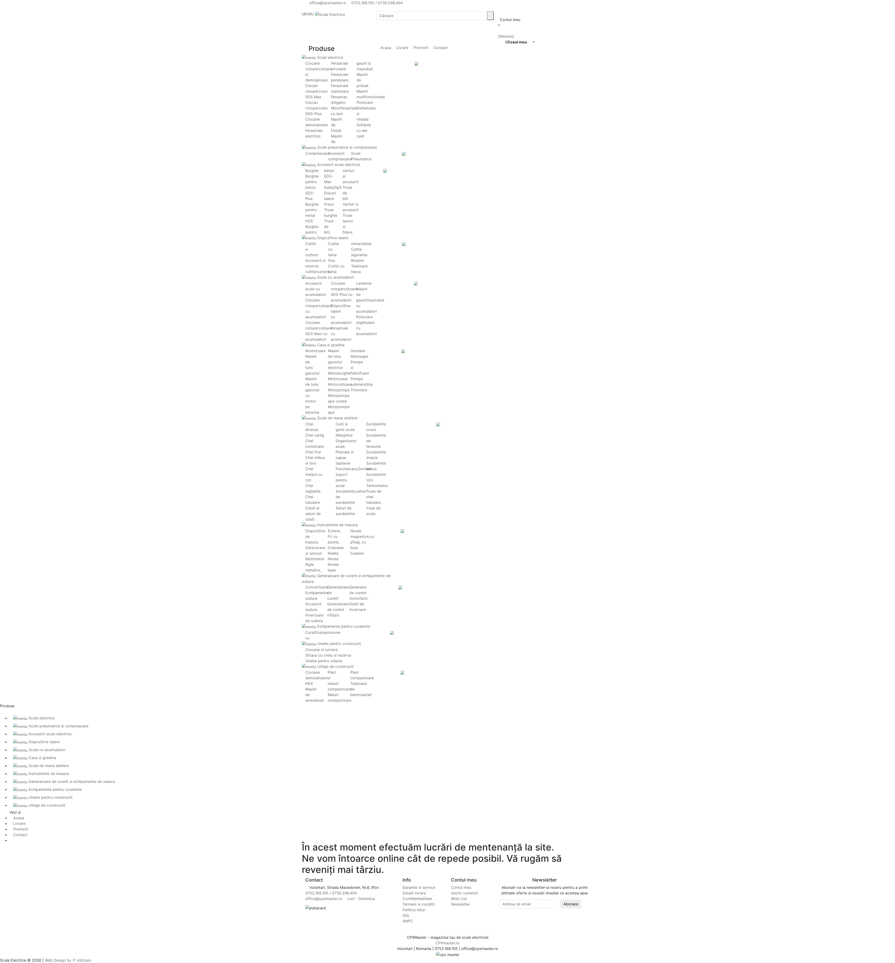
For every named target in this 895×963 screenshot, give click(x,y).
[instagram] (314, 8)
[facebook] (306, 8)
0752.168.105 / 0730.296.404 (376, 2)
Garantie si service (419, 887)
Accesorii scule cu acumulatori (315, 289)
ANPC (408, 921)
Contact (440, 47)
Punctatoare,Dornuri (353, 468)
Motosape (359, 356)
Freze (329, 204)
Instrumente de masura (337, 524)
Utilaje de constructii (335, 666)
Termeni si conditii (419, 904)
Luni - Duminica (360, 898)
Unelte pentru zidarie (323, 660)
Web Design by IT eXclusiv (68, 960)
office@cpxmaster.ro (327, 2)
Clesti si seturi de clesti (313, 514)
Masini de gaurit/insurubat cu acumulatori (370, 300)
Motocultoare (340, 384)
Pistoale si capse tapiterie (345, 458)
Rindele (357, 260)
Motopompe (339, 390)
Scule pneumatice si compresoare (346, 147)
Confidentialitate (417, 898)
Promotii (420, 47)
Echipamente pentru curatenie (343, 626)
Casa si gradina (330, 345)
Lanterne (364, 283)
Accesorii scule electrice (338, 164)
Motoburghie (339, 373)
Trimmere (359, 390)
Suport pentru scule (342, 480)
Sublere (357, 553)
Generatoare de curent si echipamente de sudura (71, 781)
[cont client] (498, 30)
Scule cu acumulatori (335, 277)
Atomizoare (315, 350)
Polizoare (365, 102)
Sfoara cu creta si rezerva (328, 655)
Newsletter (460, 904)
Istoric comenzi (464, 893)
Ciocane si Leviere (321, 649)
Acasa (385, 47)
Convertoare (316, 587)
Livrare (401, 47)
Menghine (344, 435)
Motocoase (338, 378)
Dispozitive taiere (332, 237)
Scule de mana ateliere (336, 418)
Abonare (570, 904)
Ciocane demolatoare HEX (316, 678)
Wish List (459, 898)
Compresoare (317, 153)
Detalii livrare (414, 893)
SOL (406, 915)
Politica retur (414, 909)
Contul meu (461, 887)
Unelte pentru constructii (338, 643)
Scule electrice (329, 57)
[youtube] (310, 8)
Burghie (312, 170)
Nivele (333, 559)
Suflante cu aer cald (364, 130)
